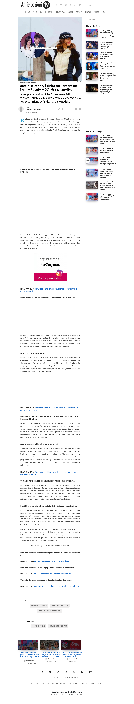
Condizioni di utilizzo (77, 683)
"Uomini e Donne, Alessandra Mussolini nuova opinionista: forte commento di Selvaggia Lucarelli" (107, 34)
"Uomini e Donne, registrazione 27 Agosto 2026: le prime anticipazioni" (107, 197)
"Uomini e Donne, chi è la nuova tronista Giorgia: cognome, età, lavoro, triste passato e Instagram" (107, 185)
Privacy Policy (96, 683)
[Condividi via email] (81, 109)
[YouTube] (72, 5)
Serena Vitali (30, 661)
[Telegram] (81, 5)
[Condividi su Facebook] (56, 109)
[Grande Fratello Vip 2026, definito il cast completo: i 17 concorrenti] (92, 45)
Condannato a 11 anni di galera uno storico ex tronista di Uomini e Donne (50, 473)
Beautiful (60, 12)
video (96, 12)
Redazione (33, 683)
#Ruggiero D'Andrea (60, 606)
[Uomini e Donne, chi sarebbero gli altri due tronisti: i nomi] (92, 150)
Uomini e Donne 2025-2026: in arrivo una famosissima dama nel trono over (50, 408)
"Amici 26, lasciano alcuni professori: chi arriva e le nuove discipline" (106, 55)
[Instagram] (67, 5)
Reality (79, 12)
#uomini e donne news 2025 (50, 611)
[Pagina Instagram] (50, 267)
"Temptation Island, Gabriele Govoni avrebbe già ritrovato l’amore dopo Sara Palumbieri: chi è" (108, 77)
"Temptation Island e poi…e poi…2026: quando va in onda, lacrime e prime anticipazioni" (106, 89)
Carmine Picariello (33, 110)
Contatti (45, 683)
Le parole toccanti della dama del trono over (52, 573)
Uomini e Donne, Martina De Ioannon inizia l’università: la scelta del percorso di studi (51, 654)
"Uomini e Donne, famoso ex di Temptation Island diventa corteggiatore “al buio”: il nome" (108, 161)
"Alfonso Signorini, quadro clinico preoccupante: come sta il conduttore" (107, 66)
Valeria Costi (52, 659)
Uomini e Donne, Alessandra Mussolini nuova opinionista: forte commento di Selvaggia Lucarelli (29, 655)
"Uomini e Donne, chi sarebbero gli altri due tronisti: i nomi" (107, 150)
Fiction (88, 12)
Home (27, 12)
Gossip (70, 12)
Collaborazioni (58, 683)
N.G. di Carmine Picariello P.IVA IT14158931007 (67, 695)
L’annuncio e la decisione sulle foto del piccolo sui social (57, 586)
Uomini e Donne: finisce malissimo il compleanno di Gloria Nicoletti (48, 290)
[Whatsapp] (76, 5)
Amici (35, 12)
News (104, 12)
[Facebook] (58, 5)
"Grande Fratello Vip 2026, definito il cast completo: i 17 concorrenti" (106, 45)
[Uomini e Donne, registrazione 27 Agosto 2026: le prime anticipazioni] (92, 197)
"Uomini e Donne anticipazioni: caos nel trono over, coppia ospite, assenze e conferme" (107, 173)
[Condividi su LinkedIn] (64, 109)
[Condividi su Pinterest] (69, 109)
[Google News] (86, 5)
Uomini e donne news (58, 626)
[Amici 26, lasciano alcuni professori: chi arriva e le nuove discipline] (92, 55)
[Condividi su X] (60, 109)
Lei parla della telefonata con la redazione (51, 561)
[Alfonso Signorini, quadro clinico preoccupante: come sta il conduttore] (92, 66)
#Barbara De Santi (39, 606)
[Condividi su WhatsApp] (73, 109)
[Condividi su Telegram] (77, 109)
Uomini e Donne (46, 12)
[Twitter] (62, 5)
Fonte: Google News (31, 112)
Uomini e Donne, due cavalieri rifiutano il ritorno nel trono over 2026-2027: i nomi (72, 654)
